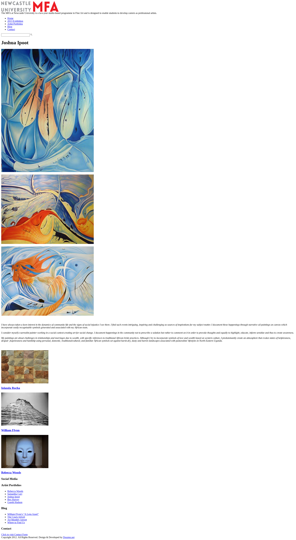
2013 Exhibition (15, 21)
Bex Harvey (13, 499)
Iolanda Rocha (10, 388)
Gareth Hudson (14, 502)
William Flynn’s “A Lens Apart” (23, 514)
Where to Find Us (16, 522)
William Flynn (10, 430)
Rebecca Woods (11, 472)
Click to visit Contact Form (14, 534)
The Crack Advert (16, 517)
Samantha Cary (14, 494)
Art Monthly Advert (17, 519)
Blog (9, 26)
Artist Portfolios (15, 24)
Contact (11, 29)
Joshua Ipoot (13, 496)
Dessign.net (68, 537)
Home (10, 18)
